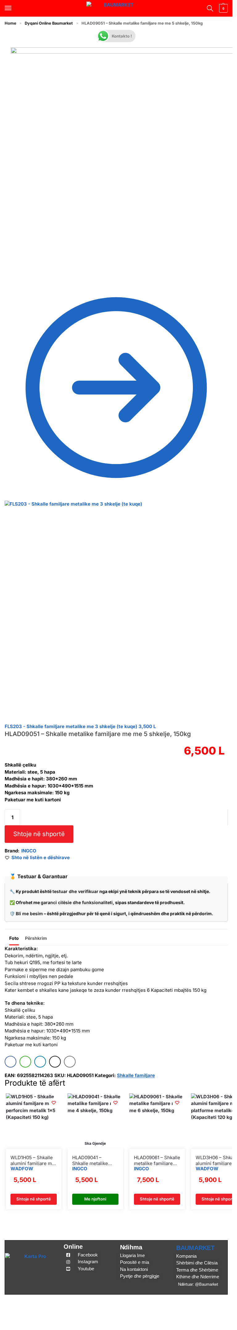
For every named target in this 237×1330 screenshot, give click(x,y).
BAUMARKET (195, 1247)
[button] (223, 8)
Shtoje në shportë (38, 834)
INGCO (28, 851)
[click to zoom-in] (122, 158)
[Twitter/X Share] (55, 1062)
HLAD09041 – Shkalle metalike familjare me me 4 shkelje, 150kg (92, 1161)
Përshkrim (36, 938)
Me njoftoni (95, 1198)
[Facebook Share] (10, 1062)
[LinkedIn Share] (40, 1062)
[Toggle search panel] (209, 8)
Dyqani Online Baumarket (49, 23)
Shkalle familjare (136, 1075)
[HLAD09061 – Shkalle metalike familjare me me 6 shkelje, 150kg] (157, 1121)
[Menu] (14, 8)
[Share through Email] (70, 1062)
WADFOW (21, 1169)
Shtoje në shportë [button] (33, 1198)
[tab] (14, 937)
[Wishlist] (53, 1102)
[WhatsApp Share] (25, 1062)
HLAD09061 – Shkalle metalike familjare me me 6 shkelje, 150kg (157, 1161)
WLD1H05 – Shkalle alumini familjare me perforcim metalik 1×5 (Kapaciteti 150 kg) (32, 1161)
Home (10, 23)
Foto (14, 938)
